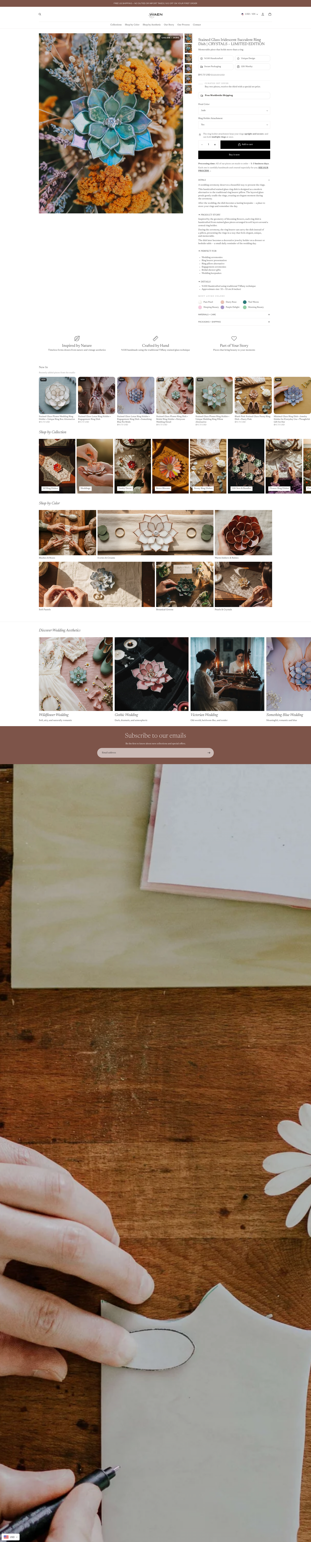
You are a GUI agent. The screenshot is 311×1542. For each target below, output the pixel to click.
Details (202, 180)
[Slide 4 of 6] (188, 68)
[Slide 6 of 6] (188, 89)
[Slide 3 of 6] (188, 58)
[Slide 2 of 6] (188, 48)
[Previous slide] (42, 123)
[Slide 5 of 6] (188, 79)
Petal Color (204, 104)
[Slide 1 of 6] (188, 38)
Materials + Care (207, 314)
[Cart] (269, 14)
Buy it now (234, 155)
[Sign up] (209, 752)
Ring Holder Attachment (210, 118)
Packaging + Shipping (209, 322)
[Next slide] (179, 123)
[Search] (39, 14)
